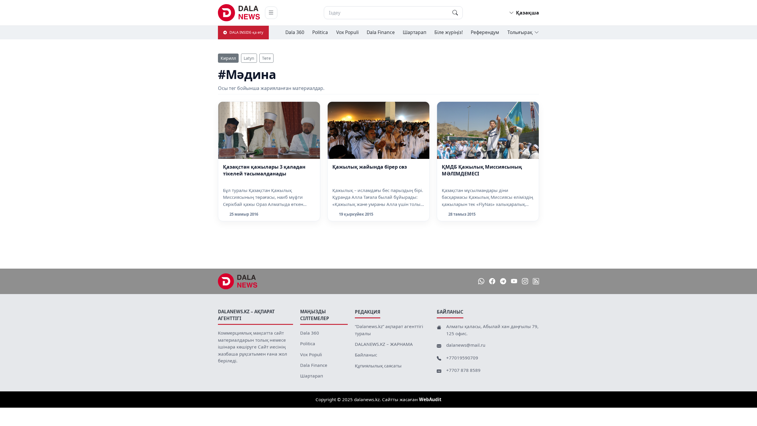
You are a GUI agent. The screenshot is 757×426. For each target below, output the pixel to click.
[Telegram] (503, 281)
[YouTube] (514, 281)
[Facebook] (492, 281)
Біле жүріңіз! (448, 32)
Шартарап (414, 32)
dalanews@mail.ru (465, 345)
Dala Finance (381, 32)
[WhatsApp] (481, 281)
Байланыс (366, 355)
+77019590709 (462, 358)
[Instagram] (525, 281)
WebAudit (430, 404)
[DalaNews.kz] (238, 281)
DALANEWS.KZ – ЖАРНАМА (384, 344)
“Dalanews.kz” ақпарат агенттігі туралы (389, 329)
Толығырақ (520, 32)
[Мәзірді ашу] (271, 13)
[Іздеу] (455, 13)
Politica (320, 32)
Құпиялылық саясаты (378, 366)
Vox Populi (347, 32)
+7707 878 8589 (463, 370)
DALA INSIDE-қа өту (246, 32)
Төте (266, 58)
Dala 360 (294, 32)
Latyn (249, 58)
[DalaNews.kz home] (239, 12)
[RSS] (536, 281)
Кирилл (228, 58)
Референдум (485, 32)
